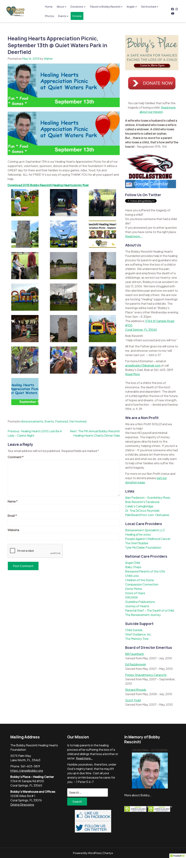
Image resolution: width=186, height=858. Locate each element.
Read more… (84, 758)
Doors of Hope (135, 593)
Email (12, 515)
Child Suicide (133, 630)
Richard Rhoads (135, 690)
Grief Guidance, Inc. (138, 634)
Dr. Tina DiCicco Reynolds (142, 510)
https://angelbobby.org (26, 770)
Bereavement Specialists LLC (145, 530)
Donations (76, 6)
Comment (16, 457)
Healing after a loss (138, 534)
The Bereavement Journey (143, 615)
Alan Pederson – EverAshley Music (147, 497)
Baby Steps (133, 567)
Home (48, 6)
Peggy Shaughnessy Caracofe (146, 675)
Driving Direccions (22, 804)
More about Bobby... (138, 795)
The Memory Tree (137, 639)
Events (62, 16)
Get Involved (148, 6)
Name (13, 501)
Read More (132, 374)
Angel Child (132, 563)
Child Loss (132, 576)
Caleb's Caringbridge (139, 506)
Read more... (134, 236)
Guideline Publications (140, 602)
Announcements (32, 421)
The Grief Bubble (136, 543)
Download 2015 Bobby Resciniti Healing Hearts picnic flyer (48, 185)
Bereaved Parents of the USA (145, 571)
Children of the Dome (139, 580)
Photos (49, 16)
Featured (61, 421)
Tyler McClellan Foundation (143, 547)
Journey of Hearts (137, 606)
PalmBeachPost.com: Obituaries (147, 515)
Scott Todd (133, 700)
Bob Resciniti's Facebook (142, 502)
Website (13, 530)
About (60, 6)
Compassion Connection (141, 584)
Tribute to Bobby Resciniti (105, 6)
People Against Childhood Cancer (147, 539)
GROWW (131, 597)
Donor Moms (133, 589)
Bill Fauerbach (134, 654)
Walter (48, 58)
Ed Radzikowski (135, 664)
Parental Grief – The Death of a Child (149, 610)
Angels (131, 6)
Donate (77, 16)
